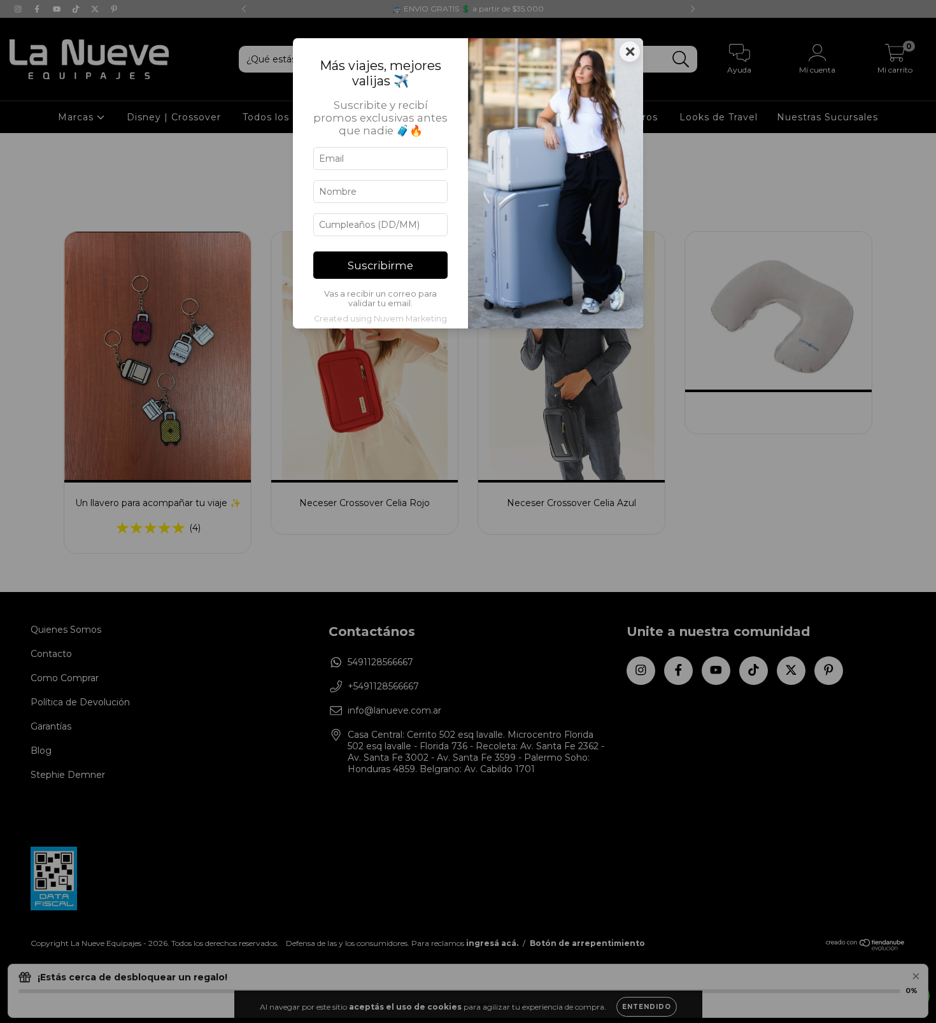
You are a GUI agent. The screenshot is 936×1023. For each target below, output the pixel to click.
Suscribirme (380, 265)
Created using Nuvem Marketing (380, 318)
